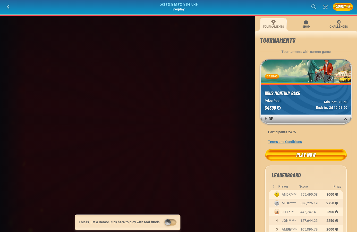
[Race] (325, 6)
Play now (306, 154)
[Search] (313, 6)
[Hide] (345, 119)
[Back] (8, 6)
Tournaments (273, 26)
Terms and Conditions (285, 142)
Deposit (341, 6)
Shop (306, 26)
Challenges (339, 26)
